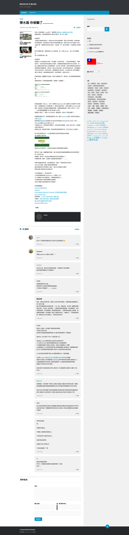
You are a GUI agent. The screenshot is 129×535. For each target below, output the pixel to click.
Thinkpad (96, 133)
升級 (93, 137)
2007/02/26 (40, 451)
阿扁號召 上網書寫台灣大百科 (64, 32)
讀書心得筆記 (91, 112)
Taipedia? (37, 190)
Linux (102, 92)
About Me (32, 12)
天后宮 (39, 118)
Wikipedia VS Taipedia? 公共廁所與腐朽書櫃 (54, 192)
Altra (94, 121)
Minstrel (39, 381)
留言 (36, 486)
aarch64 (89, 121)
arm (88, 123)
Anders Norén (29, 532)
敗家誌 (93, 108)
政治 (100, 137)
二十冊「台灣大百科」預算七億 (50, 196)
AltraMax (98, 121)
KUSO (93, 92)
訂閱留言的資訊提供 (94, 48)
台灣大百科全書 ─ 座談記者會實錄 (49, 198)
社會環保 (101, 110)
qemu (100, 131)
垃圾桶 (21, 19)
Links (97, 92)
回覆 (78, 244)
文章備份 (98, 108)
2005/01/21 (40, 273)
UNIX (89, 135)
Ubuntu (102, 103)
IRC (89, 92)
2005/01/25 (40, 318)
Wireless (99, 135)
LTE (106, 92)
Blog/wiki (104, 83)
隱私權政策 (24, 12)
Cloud (89, 85)
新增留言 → (78, 229)
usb (92, 135)
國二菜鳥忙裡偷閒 (40, 201)
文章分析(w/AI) (105, 108)
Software (101, 101)
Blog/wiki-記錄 (100, 123)
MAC (89, 94)
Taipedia (45, 203)
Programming (91, 99)
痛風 (88, 140)
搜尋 (88, 26)
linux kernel (89, 129)
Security (95, 101)
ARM (98, 83)
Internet (104, 90)
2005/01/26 (40, 395)
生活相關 (95, 110)
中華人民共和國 (52, 357)
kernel (100, 127)
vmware (95, 135)
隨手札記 (97, 112)
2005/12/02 (40, 413)
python (97, 131)
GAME (97, 125)
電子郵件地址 (63, 503)
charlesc (39, 265)
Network (99, 94)
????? (38, 238)
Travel (90, 103)
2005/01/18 (35, 27)
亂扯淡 (89, 138)
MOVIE (93, 94)
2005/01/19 (40, 257)
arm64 (92, 123)
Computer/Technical (98, 85)
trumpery (96, 103)
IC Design (97, 90)
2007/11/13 (40, 469)
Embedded (90, 125)
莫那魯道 (42, 121)
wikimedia (64, 116)
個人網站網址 (57, 506)
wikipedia (37, 203)
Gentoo (103, 125)
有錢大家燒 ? (48, 201)
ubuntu (105, 133)
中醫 (107, 135)
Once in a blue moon (40, 194)
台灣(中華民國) (62, 357)
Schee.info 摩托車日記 (41, 188)
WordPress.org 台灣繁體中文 (96, 51)
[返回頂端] (107, 526)
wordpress (103, 135)
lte (93, 129)
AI (88, 83)
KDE (97, 127)
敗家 (103, 137)
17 (78, 27)
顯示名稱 (37, 503)
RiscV (89, 101)
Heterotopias (38, 192)
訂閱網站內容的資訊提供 (95, 44)
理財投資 (90, 110)
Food (94, 125)
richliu (27, 27)
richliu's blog (28, 4)
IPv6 (95, 127)
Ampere (102, 121)
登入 (90, 41)
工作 (89, 108)
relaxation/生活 (101, 99)
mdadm (95, 129)
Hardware (90, 90)
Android (93, 83)
